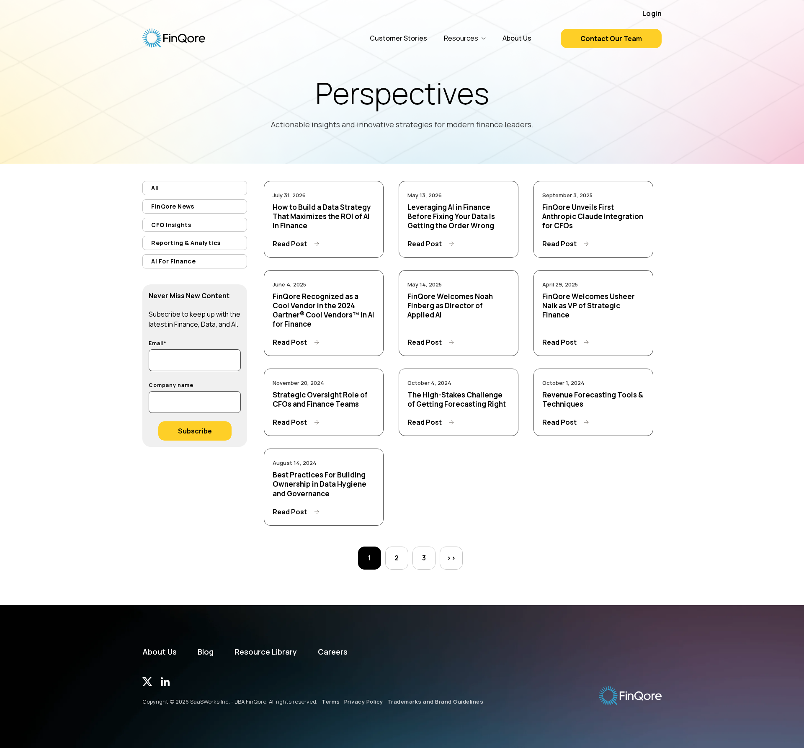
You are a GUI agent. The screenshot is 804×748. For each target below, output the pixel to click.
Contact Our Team (611, 38)
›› (451, 557)
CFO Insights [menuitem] (171, 225)
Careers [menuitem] (333, 652)
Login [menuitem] (652, 13)
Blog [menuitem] (206, 652)
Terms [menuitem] (331, 701)
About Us (516, 38)
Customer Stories (398, 38)
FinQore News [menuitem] (172, 206)
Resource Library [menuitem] (265, 652)
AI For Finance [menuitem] (173, 261)
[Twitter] (147, 683)
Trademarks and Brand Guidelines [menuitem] (435, 701)
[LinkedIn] (165, 683)
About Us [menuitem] (159, 652)
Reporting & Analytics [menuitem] (186, 243)
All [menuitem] (155, 188)
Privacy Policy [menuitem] (363, 701)
